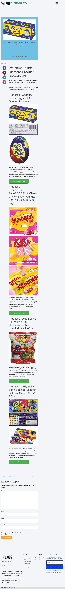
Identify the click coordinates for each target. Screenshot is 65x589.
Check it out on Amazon (19, 181)
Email (3, 518)
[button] (56, 3)
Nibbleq (20, 3)
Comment (4, 490)
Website (3, 524)
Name (3, 511)
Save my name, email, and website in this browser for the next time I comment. (19, 533)
